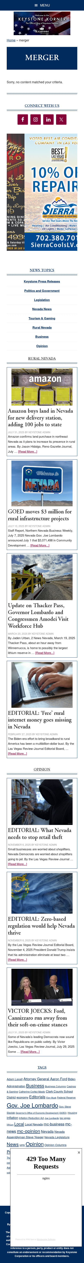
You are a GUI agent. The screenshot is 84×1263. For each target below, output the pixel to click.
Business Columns (55, 1086)
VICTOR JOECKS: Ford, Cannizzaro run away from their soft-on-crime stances (37, 1018)
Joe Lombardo (52, 1118)
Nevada (47, 1131)
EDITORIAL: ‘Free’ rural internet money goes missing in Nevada (40, 720)
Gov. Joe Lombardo (32, 1105)
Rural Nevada (42, 327)
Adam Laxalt (15, 1079)
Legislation (42, 300)
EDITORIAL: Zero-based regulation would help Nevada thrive (41, 926)
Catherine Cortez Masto (32, 1091)
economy (22, 1097)
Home (11, 40)
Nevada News (42, 309)
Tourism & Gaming (42, 318)
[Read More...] (27, 451)
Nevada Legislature (57, 1137)
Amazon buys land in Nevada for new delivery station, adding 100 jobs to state (40, 418)
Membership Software (46, 1239)
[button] (42, 192)
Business (42, 336)
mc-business (54, 1124)
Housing (72, 1112)
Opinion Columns (55, 1145)
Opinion (42, 346)
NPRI (22, 1145)
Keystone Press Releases (42, 281)
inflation (12, 1117)
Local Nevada (34, 1124)
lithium (10, 1124)
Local (19, 1124)
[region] (42, 192)
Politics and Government (42, 290)
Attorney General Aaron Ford (45, 1078)
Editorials (37, 1097)
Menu (45, 5)
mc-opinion (28, 1131)
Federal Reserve (66, 1097)
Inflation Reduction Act (31, 1118)
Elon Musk (51, 1097)
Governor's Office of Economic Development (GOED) (41, 1112)
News (13, 1144)
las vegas (65, 1118)
